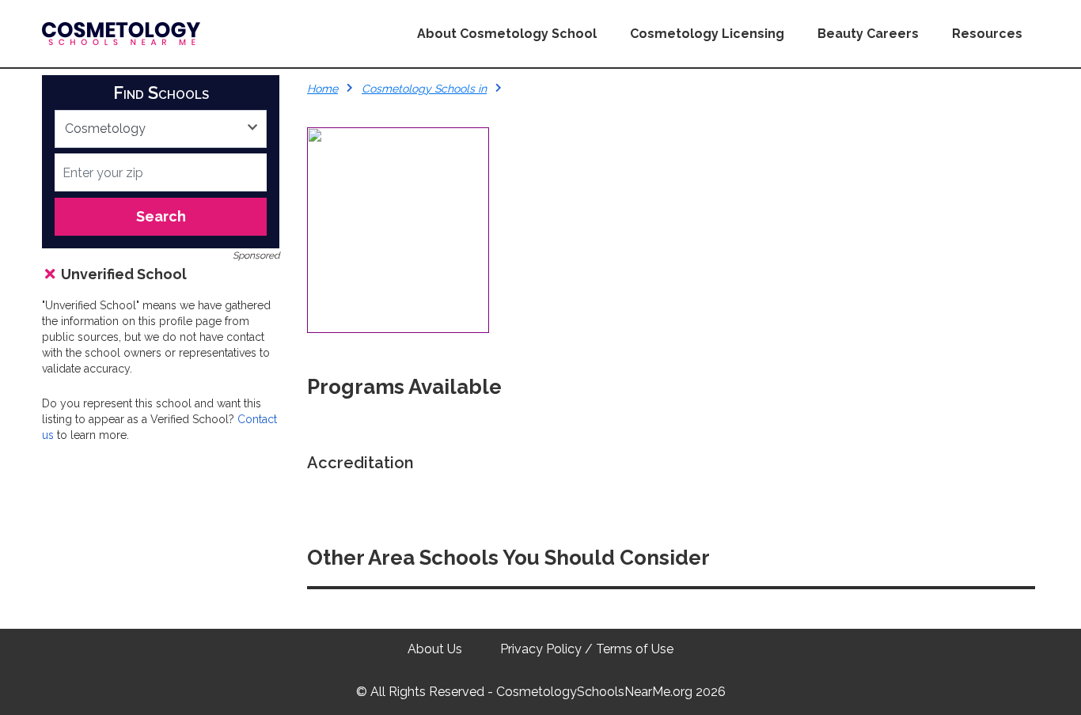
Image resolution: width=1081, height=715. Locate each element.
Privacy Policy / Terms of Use (586, 648)
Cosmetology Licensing (707, 33)
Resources (987, 33)
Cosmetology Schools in (424, 88)
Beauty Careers (868, 33)
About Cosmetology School (507, 33)
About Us (435, 648)
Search (161, 216)
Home (322, 88)
